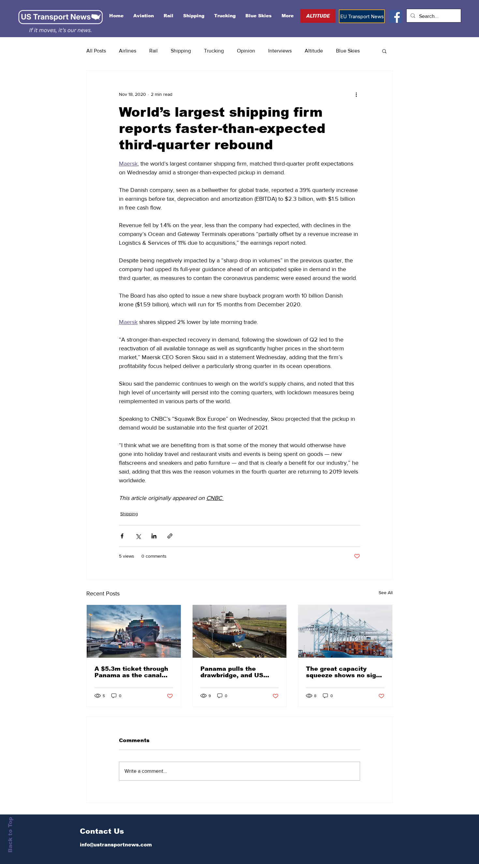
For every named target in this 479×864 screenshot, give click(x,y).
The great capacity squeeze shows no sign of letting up (343, 672)
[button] (384, 50)
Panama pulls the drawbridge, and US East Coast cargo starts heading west (238, 672)
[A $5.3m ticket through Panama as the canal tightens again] (134, 631)
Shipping (181, 50)
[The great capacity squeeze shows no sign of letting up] (345, 631)
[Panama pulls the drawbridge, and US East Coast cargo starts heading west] (240, 631)
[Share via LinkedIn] (154, 536)
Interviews (280, 50)
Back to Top (10, 835)
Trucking (214, 50)
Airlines (127, 50)
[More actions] (356, 94)
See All (386, 592)
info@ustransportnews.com (116, 844)
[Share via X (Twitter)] (138, 536)
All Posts (96, 50)
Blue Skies (348, 50)
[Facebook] (395, 16)
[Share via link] (170, 536)
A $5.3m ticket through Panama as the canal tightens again (131, 672)
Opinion (246, 50)
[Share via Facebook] (122, 536)
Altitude (314, 50)
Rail (153, 50)
